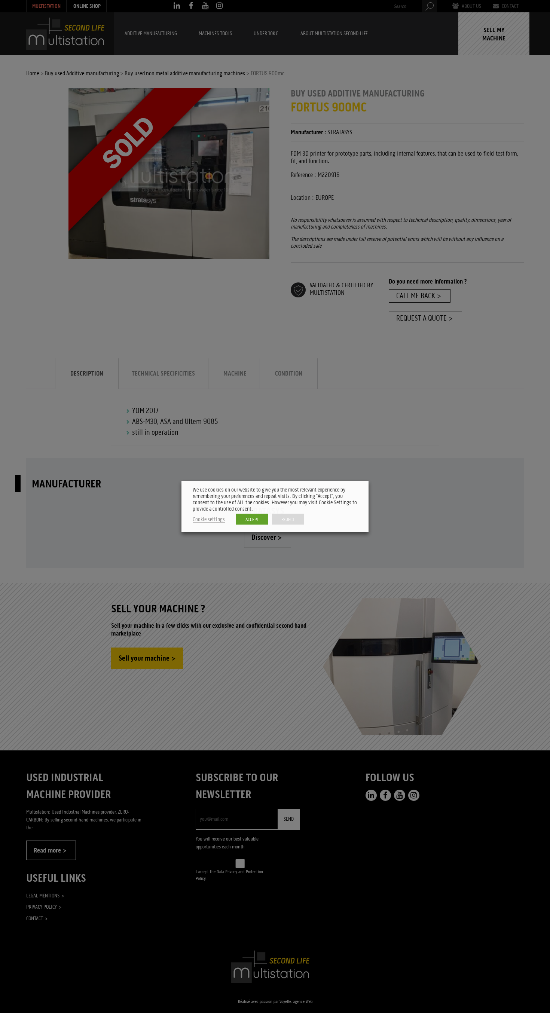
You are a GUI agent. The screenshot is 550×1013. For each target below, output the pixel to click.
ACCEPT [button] (252, 519)
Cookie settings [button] (209, 519)
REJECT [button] (288, 519)
